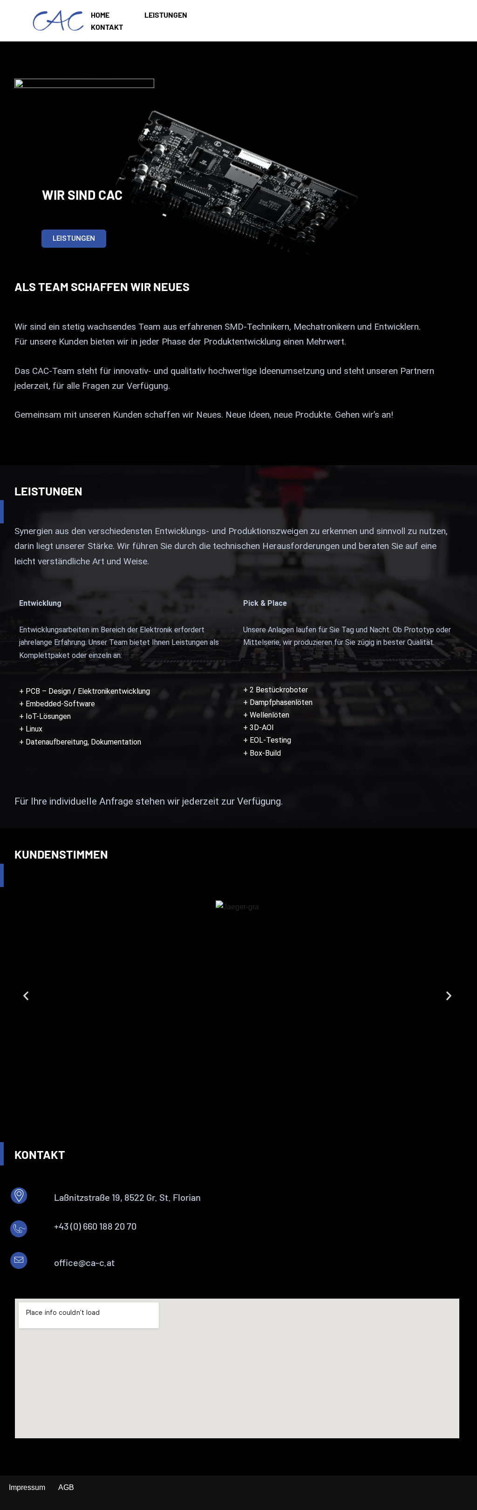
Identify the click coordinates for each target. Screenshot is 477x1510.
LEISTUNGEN (165, 14)
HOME (100, 14)
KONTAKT (107, 26)
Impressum (27, 1487)
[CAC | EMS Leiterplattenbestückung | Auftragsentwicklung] (58, 20)
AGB (66, 1487)
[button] (26, 995)
